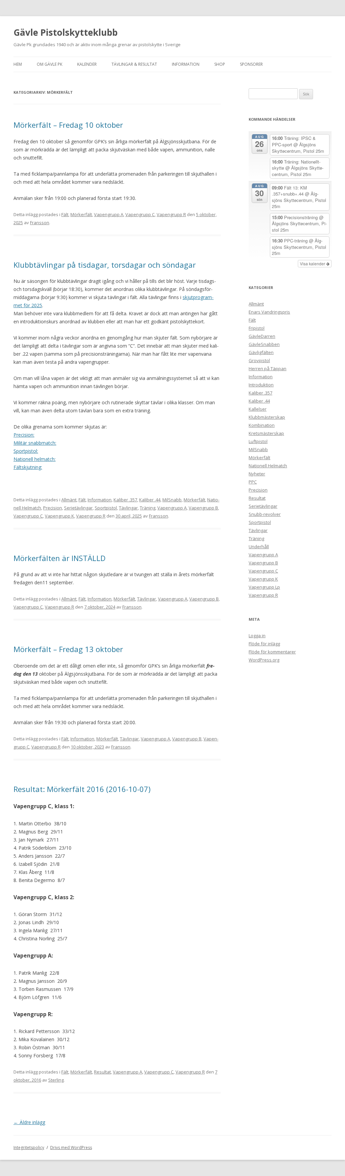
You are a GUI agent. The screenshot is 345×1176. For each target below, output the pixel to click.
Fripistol (256, 328)
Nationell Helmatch (268, 466)
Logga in (257, 636)
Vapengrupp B (203, 508)
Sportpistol (106, 508)
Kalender (87, 64)
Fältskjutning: (27, 467)
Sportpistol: (25, 451)
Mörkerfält (81, 214)
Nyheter (257, 474)
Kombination (262, 425)
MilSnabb (172, 500)
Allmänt (68, 500)
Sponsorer (251, 64)
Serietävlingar (78, 508)
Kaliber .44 (149, 500)
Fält (64, 214)
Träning (147, 508)
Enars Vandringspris (269, 312)
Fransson (39, 222)
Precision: (23, 435)
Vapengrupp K (59, 516)
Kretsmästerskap (266, 433)
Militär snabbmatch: (34, 443)
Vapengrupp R (171, 214)
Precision (52, 508)
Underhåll (259, 546)
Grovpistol (259, 360)
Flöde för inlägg (264, 644)
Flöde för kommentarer (272, 652)
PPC (253, 482)
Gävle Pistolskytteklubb (65, 32)
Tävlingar (128, 508)
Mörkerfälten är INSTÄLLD (59, 558)
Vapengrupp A (108, 214)
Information (185, 64)
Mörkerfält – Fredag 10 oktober (68, 125)
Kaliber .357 (125, 500)
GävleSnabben (264, 344)
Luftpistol (258, 441)
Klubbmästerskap (267, 417)
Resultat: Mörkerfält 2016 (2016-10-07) (82, 789)
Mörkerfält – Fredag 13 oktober (68, 649)
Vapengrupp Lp (264, 587)
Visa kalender (313, 263)
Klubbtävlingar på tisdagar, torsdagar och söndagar (104, 265)
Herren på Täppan (267, 368)
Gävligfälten (261, 352)
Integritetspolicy (28, 1147)
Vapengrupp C (140, 214)
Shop (219, 64)
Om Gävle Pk (49, 64)
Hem (17, 64)
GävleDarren (262, 336)
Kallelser (257, 409)
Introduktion (261, 385)
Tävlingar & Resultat (134, 64)
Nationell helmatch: (34, 459)
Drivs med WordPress (71, 1147)
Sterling (56, 1080)
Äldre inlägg (29, 1122)
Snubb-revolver (265, 514)
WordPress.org (264, 660)
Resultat (102, 1072)
